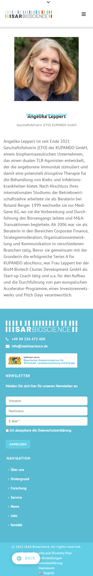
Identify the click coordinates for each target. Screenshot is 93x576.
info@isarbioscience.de (30, 346)
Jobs (14, 515)
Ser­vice (16, 497)
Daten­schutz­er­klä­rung (46, 563)
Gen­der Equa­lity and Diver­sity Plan (46, 553)
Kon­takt (16, 525)
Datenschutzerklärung (54, 430)
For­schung (18, 488)
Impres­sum (46, 568)
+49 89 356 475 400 (28, 339)
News (15, 506)
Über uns (17, 469)
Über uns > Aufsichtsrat (46, 115)
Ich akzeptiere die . (40, 430)
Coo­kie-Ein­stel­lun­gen (46, 558)
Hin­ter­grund (20, 479)
